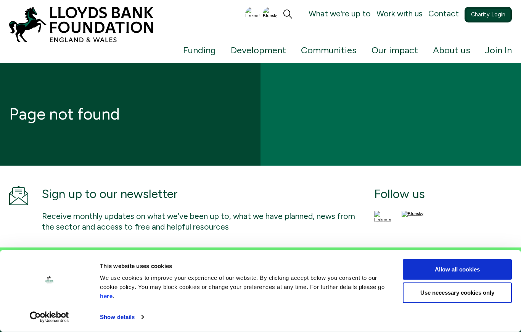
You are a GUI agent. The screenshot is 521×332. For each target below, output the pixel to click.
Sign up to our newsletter (110, 194)
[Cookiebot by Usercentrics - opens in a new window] (49, 317)
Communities (329, 50)
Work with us (399, 13)
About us (451, 50)
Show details (117, 317)
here (106, 296)
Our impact (394, 50)
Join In (498, 50)
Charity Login (488, 14)
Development (258, 50)
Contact (443, 13)
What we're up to (340, 13)
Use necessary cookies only (457, 292)
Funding (199, 50)
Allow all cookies (457, 269)
